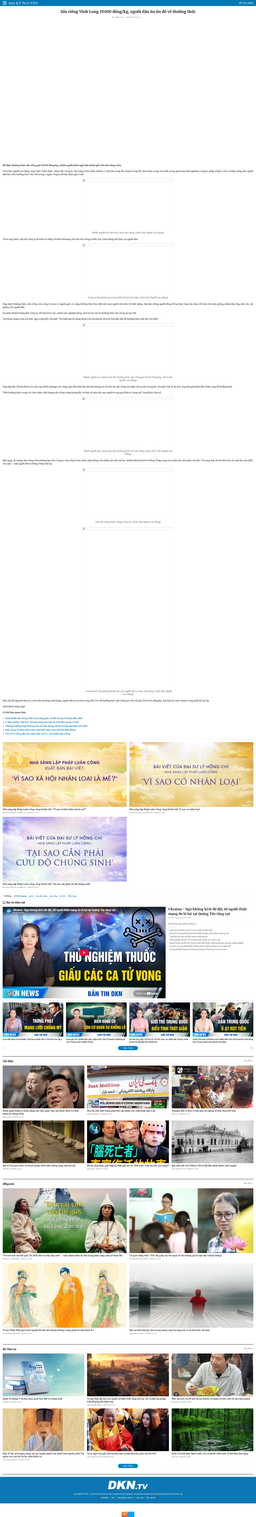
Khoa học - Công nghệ (11, 1259)
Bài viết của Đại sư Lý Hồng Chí (14, 813)
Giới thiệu (105, 1498)
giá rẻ (31, 896)
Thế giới (6, 1169)
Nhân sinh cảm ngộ (136, 1333)
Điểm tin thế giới (93, 1114)
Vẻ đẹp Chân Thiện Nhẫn (138, 1259)
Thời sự (174, 1114)
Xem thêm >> (248, 1060)
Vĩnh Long (72, 896)
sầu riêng (53, 896)
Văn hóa (175, 1457)
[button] (251, 1048)
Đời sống (175, 1402)
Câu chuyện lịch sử (179, 1169)
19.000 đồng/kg (20, 896)
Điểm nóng (7, 1117)
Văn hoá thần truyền (94, 1405)
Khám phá (91, 1169)
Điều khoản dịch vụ (126, 1498)
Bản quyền (150, 1498)
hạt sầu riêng (41, 896)
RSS (113, 1498)
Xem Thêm (128, 1048)
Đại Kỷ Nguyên (126, 1494)
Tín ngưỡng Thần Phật (11, 1333)
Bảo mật (140, 1498)
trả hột (62, 896)
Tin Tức (171, 918)
